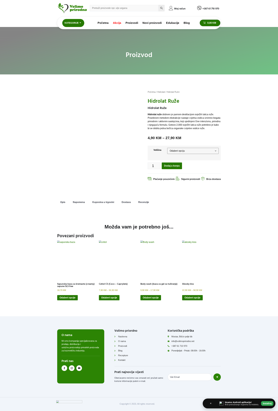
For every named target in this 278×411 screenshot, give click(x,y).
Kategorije (72, 23)
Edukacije (172, 22)
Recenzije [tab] (143, 202)
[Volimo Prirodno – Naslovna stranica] (72, 8)
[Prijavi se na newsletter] (217, 377)
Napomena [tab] (79, 202)
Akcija (117, 22)
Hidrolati (161, 92)
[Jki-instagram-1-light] (72, 368)
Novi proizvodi (152, 22)
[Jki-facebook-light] (64, 368)
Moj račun (179, 9)
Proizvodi (132, 22)
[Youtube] (79, 368)
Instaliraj (267, 403)
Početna (103, 22)
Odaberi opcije (67, 297)
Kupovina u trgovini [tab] (103, 202)
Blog (187, 22)
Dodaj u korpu (172, 166)
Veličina (157, 150)
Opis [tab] (62, 202)
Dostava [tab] (126, 202)
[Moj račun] (171, 8)
